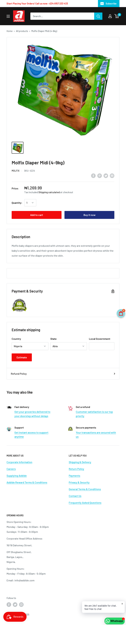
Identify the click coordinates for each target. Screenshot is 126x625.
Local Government (99, 338)
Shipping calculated (49, 192)
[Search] (98, 16)
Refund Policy (19, 373)
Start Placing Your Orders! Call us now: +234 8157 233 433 (37, 3)
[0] (117, 16)
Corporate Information (19, 462)
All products (22, 31)
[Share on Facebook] (93, 175)
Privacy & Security (79, 482)
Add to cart (36, 214)
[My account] (110, 16)
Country (16, 338)
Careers (11, 468)
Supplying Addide (17, 475)
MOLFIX (15, 170)
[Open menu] (8, 16)
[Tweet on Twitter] (106, 175)
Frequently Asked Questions (85, 502)
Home (10, 31)
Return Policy (76, 468)
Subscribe (111, 3)
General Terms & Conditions (85, 489)
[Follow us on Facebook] (9, 604)
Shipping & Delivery (80, 462)
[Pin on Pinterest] (99, 175)
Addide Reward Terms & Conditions (27, 482)
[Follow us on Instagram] (21, 604)
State (53, 338)
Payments (74, 475)
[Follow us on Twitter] (15, 604)
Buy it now (89, 214)
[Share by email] (112, 175)
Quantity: (17, 202)
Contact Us (75, 495)
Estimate (22, 357)
